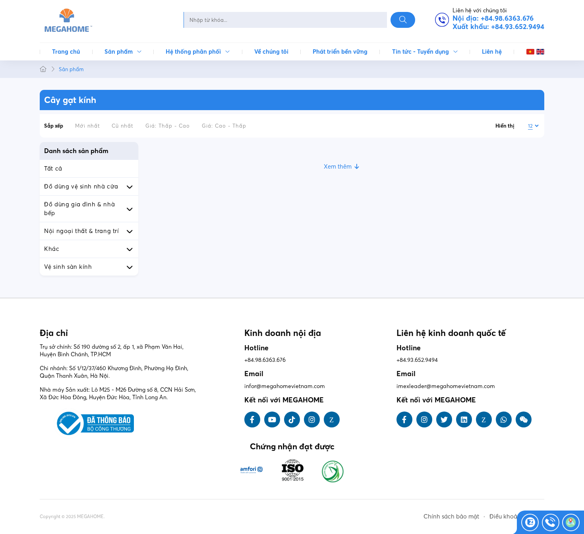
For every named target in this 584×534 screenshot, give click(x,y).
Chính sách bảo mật (451, 516)
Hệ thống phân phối (193, 51)
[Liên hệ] (571, 522)
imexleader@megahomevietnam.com (445, 386)
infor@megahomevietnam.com (284, 386)
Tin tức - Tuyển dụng (420, 51)
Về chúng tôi (271, 51)
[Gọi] (550, 522)
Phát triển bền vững (340, 51)
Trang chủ (66, 51)
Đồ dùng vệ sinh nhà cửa (81, 186)
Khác (51, 248)
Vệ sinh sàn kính (68, 266)
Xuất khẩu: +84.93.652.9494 (498, 27)
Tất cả (53, 168)
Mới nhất (87, 125)
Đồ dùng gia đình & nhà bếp (79, 209)
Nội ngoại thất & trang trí (81, 231)
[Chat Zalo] (530, 522)
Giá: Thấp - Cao (167, 125)
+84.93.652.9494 (417, 359)
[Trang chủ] (43, 69)
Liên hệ (492, 51)
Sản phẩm (118, 51)
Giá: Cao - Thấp (224, 125)
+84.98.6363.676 (265, 359)
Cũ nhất (122, 125)
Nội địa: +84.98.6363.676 (493, 18)
